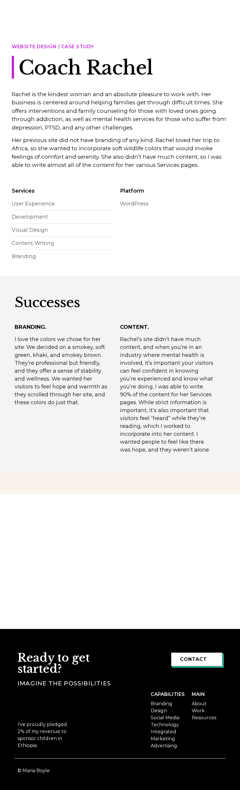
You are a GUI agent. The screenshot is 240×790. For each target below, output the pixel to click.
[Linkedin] (218, 773)
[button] (227, 10)
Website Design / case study (53, 46)
